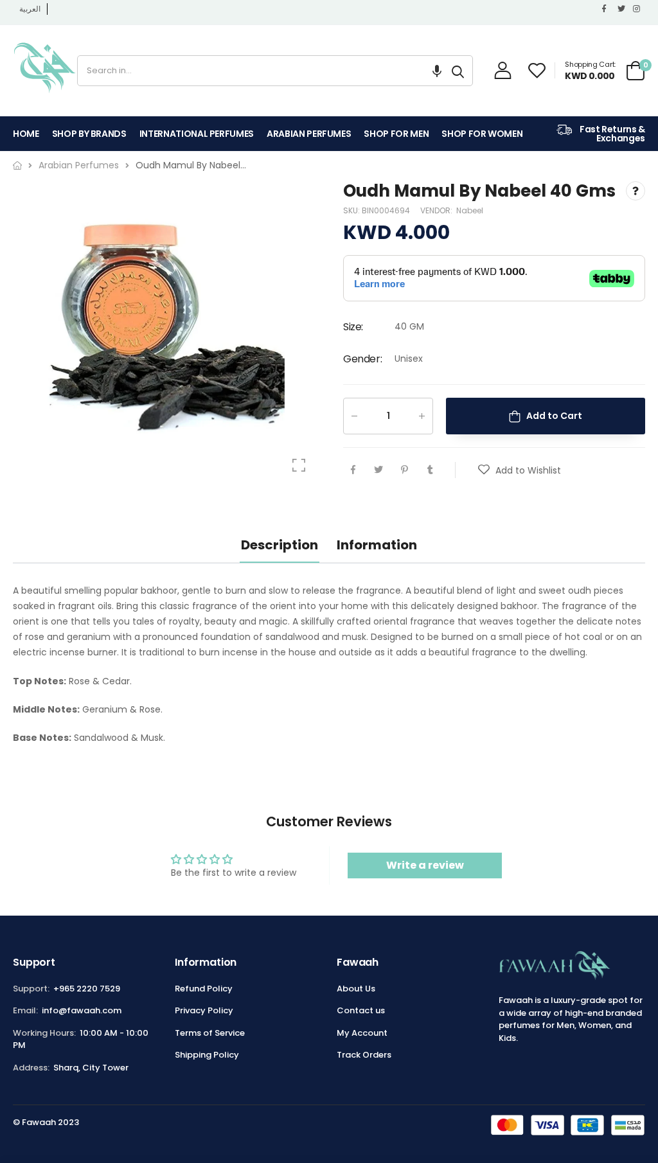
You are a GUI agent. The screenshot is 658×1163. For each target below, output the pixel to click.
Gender (362, 358)
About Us (356, 988)
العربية (29, 8)
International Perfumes (196, 133)
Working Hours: (44, 1033)
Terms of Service (210, 1033)
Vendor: (437, 211)
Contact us (361, 1010)
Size (353, 327)
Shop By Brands (89, 133)
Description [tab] (279, 545)
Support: (31, 988)
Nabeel (469, 211)
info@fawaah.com (81, 1010)
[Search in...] (457, 70)
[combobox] (260, 70)
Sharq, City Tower (91, 1067)
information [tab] (377, 545)
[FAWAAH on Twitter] (622, 9)
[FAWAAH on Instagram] (637, 9)
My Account (362, 1033)
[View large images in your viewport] (299, 465)
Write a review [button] (425, 865)
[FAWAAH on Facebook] (606, 9)
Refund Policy (204, 988)
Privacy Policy (204, 1010)
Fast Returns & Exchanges (611, 134)
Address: (31, 1067)
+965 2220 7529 (86, 988)
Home (26, 133)
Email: (25, 1010)
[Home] (17, 165)
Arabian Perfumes (309, 133)
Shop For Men (396, 133)
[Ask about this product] (635, 190)
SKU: (352, 211)
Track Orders (364, 1055)
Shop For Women (481, 133)
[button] (437, 70)
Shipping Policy (207, 1055)
